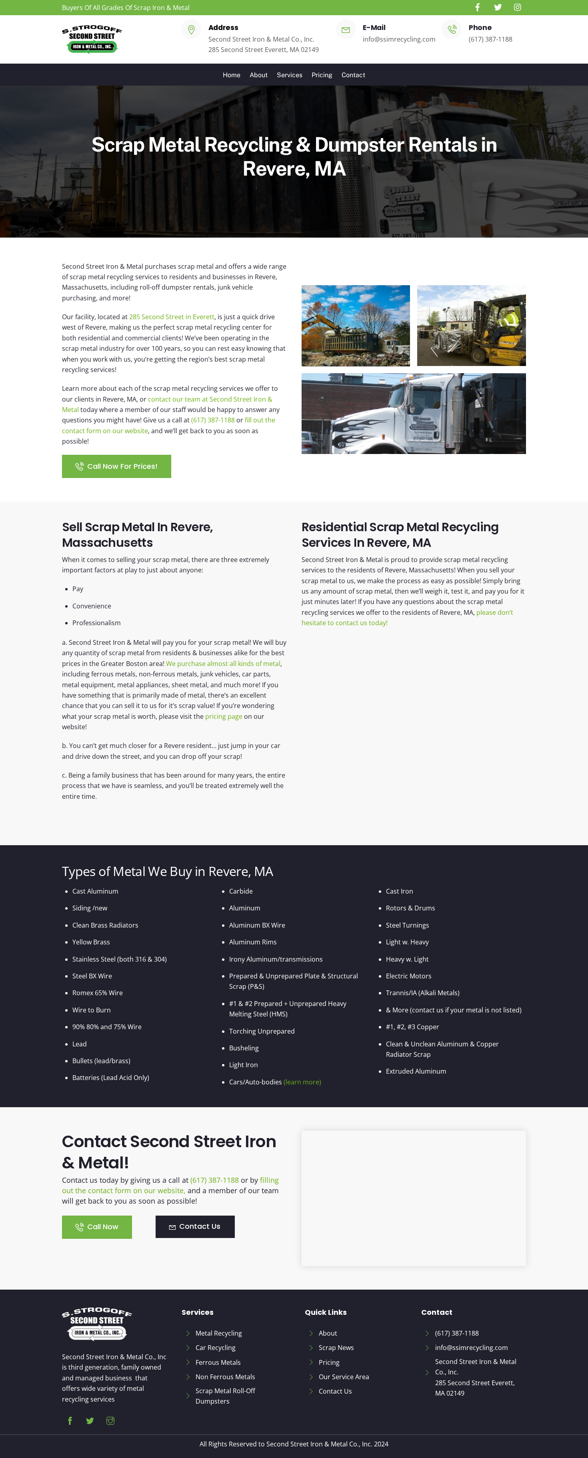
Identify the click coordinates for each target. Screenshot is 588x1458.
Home (231, 75)
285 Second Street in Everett (171, 316)
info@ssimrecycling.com (399, 39)
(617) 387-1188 (490, 39)
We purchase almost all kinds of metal (223, 663)
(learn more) (302, 1082)
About (259, 75)
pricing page (223, 716)
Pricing (322, 75)
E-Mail (374, 27)
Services (289, 75)
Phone (480, 27)
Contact (353, 75)
